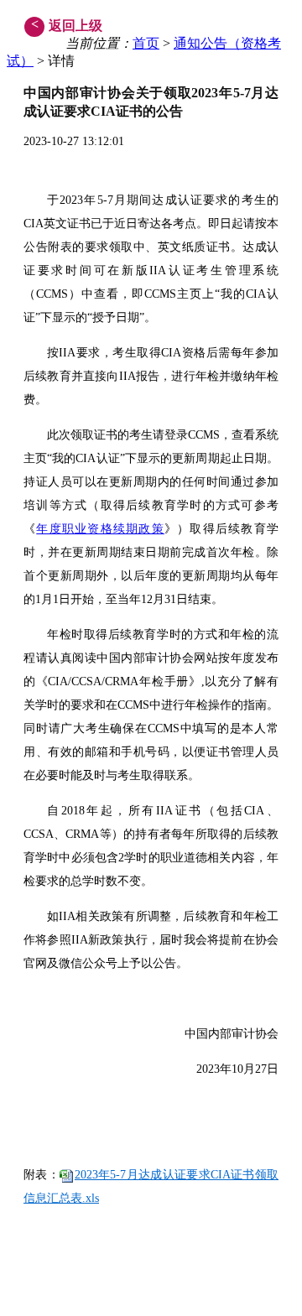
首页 (146, 43)
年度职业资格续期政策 (100, 529)
